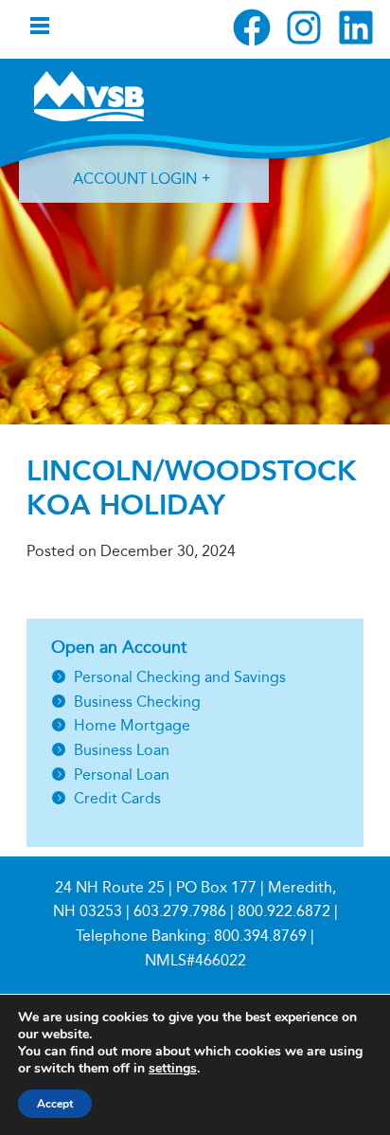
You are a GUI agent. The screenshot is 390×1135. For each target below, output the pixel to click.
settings (173, 1068)
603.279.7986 (179, 911)
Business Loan (121, 750)
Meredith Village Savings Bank (89, 95)
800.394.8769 (260, 936)
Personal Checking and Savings (180, 677)
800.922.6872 (284, 911)
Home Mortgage (132, 725)
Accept (55, 1103)
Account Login (135, 179)
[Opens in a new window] (252, 27)
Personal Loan (121, 775)
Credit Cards (117, 798)
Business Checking (137, 702)
